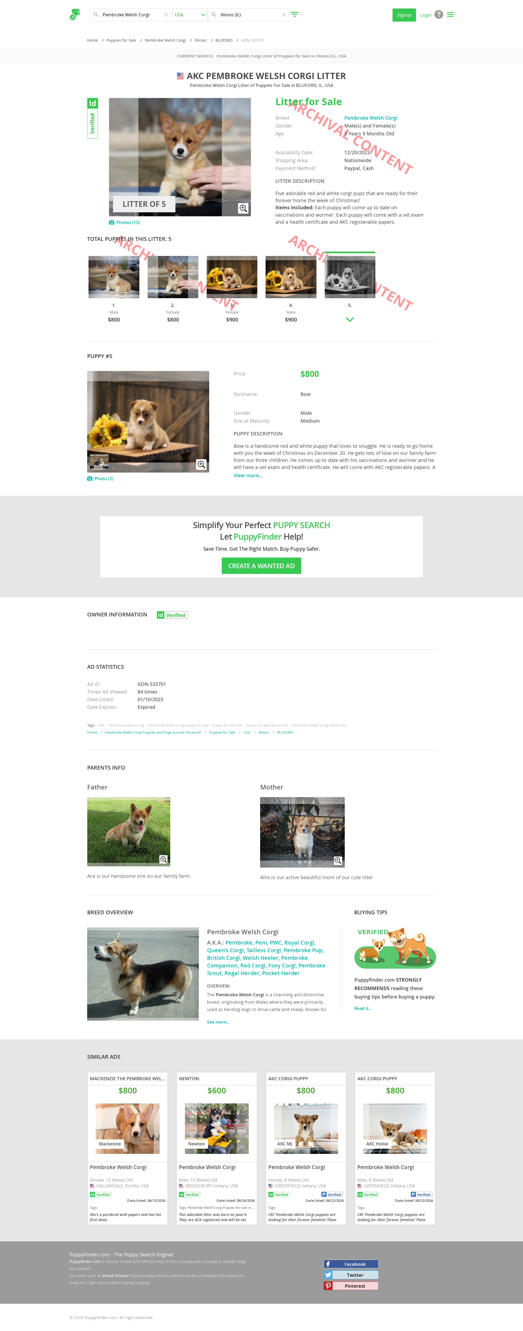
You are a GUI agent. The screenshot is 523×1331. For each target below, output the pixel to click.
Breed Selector (115, 1275)
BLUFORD (224, 40)
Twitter (355, 1275)
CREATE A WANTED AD (261, 565)
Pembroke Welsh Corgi (165, 40)
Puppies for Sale (121, 40)
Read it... (363, 1008)
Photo (104, 479)
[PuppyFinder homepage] (74, 14)
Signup (404, 15)
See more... (218, 1022)
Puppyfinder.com (85, 1261)
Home (92, 40)
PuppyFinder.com (89, 1254)
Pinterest (355, 1286)
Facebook (355, 1264)
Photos (128, 222)
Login (426, 15)
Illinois (201, 40)
